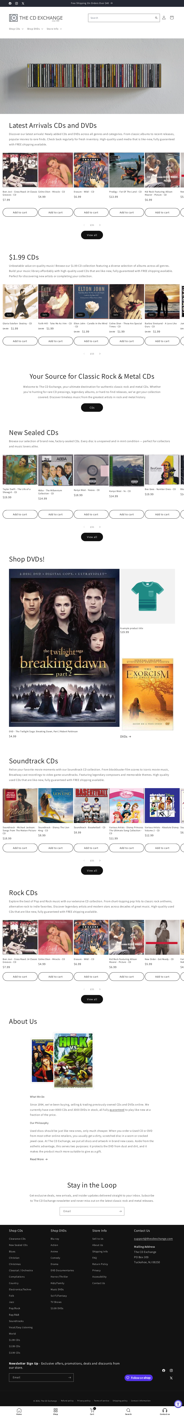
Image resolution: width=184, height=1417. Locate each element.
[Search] (156, 17)
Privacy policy (84, 1400)
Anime (54, 1251)
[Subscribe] (120, 1211)
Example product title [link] (131, 628)
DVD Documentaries (62, 1270)
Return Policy (100, 1264)
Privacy (96, 1270)
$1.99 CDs (14, 1340)
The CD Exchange (49, 1401)
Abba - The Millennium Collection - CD (50, 492)
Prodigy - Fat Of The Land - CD (125, 191)
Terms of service (101, 1400)
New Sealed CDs (18, 1245)
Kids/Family (57, 1283)
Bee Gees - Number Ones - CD (160, 489)
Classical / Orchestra (21, 1270)
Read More (37, 1159)
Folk (11, 1295)
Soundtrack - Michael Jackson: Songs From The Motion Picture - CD (20, 830)
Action (54, 1245)
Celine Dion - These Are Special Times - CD (125, 325)
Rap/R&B (14, 1314)
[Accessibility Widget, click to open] (178, 1404)
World (12, 1333)
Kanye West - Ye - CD (120, 491)
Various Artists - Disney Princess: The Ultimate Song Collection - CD (126, 830)
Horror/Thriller (59, 1276)
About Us (97, 1245)
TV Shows (56, 1302)
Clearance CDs (17, 1238)
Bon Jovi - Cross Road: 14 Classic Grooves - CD (20, 193)
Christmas (15, 1264)
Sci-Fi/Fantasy (59, 1295)
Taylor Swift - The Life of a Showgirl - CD (17, 491)
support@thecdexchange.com (153, 1239)
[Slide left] (84, 225)
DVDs (123, 736)
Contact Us (98, 1283)
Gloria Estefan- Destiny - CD (17, 323)
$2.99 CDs (14, 1346)
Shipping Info (100, 1251)
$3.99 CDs (14, 1352)
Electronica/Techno (20, 1289)
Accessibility (99, 1276)
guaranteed (117, 1110)
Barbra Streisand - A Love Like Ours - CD (161, 325)
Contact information (140, 1400)
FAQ (94, 1257)
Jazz (11, 1302)
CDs (92, 407)
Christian (14, 1257)
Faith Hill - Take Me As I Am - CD (55, 323)
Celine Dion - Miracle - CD (51, 191)
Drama (54, 1264)
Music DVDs (57, 1289)
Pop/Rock (14, 1308)
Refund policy (67, 1400)
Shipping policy (120, 1400)
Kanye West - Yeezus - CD (87, 490)
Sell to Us (98, 1238)
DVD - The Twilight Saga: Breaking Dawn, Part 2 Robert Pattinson (43, 731)
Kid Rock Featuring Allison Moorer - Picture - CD (158, 193)
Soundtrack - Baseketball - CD (89, 827)
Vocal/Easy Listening (21, 1327)
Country (13, 1283)
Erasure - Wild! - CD (84, 191)
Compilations (17, 1276)
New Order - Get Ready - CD (159, 959)
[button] (16, 29)
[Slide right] (100, 225)
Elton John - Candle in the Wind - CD (90, 325)
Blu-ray (55, 1238)
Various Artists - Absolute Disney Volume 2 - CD (162, 829)
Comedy (55, 1257)
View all (92, 235)
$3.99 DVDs (57, 1308)
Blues (12, 1251)
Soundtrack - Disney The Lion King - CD (53, 829)
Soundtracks (16, 1321)
